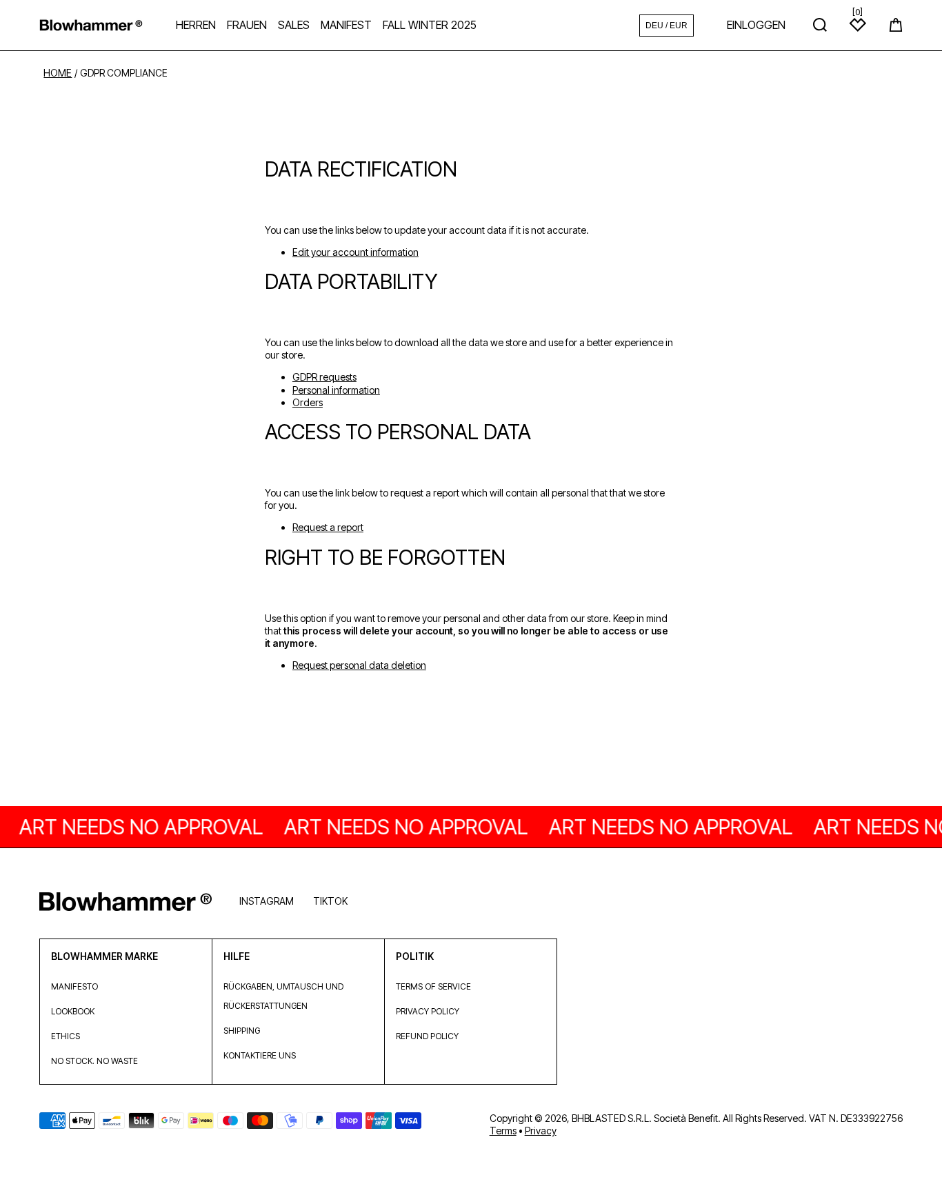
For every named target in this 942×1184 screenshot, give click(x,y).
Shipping (241, 1030)
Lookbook (72, 1011)
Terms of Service (433, 986)
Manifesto (74, 986)
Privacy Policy (427, 1011)
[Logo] (91, 25)
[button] (896, 25)
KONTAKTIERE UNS (259, 1055)
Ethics (65, 1036)
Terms (503, 1130)
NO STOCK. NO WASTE (94, 1061)
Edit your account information (355, 252)
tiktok (330, 901)
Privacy (541, 1130)
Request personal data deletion (359, 665)
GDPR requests (324, 377)
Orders (307, 402)
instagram (266, 901)
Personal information (336, 390)
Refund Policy (427, 1036)
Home (57, 73)
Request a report (327, 527)
